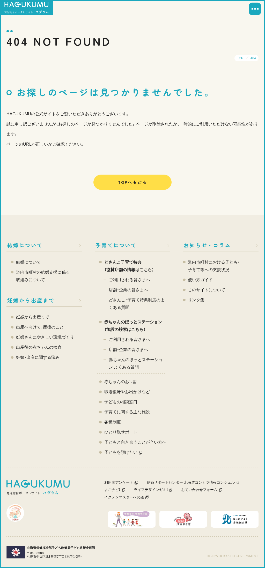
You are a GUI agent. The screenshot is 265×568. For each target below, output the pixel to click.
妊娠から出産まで (31, 300)
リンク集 (196, 300)
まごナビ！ (112, 490)
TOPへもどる (132, 182)
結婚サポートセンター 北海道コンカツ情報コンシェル (191, 482)
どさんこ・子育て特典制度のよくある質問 (137, 304)
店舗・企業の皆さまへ (128, 290)
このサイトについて (206, 290)
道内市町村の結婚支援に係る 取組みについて (43, 276)
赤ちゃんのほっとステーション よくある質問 (136, 363)
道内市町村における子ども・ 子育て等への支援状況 (214, 266)
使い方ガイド (200, 280)
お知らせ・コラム (207, 245)
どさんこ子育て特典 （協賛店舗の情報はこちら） (129, 266)
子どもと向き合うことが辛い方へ (135, 442)
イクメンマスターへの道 (124, 497)
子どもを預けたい (120, 452)
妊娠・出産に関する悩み (38, 357)
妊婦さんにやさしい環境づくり (45, 337)
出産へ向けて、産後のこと (40, 327)
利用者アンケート (118, 482)
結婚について (25, 245)
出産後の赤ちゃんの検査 (39, 347)
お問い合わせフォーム (199, 490)
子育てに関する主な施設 (127, 412)
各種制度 (112, 422)
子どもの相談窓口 (120, 402)
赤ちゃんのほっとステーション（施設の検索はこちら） (133, 326)
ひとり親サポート (120, 432)
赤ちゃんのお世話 (120, 381)
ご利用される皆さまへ (129, 280)
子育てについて (116, 245)
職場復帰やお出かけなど (127, 392)
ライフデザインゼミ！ (151, 490)
